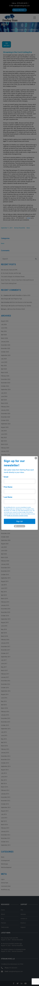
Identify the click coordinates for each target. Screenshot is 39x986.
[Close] (36, 458)
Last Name (8, 497)
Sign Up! (19, 521)
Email (6, 477)
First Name (8, 487)
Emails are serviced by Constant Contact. (17, 515)
